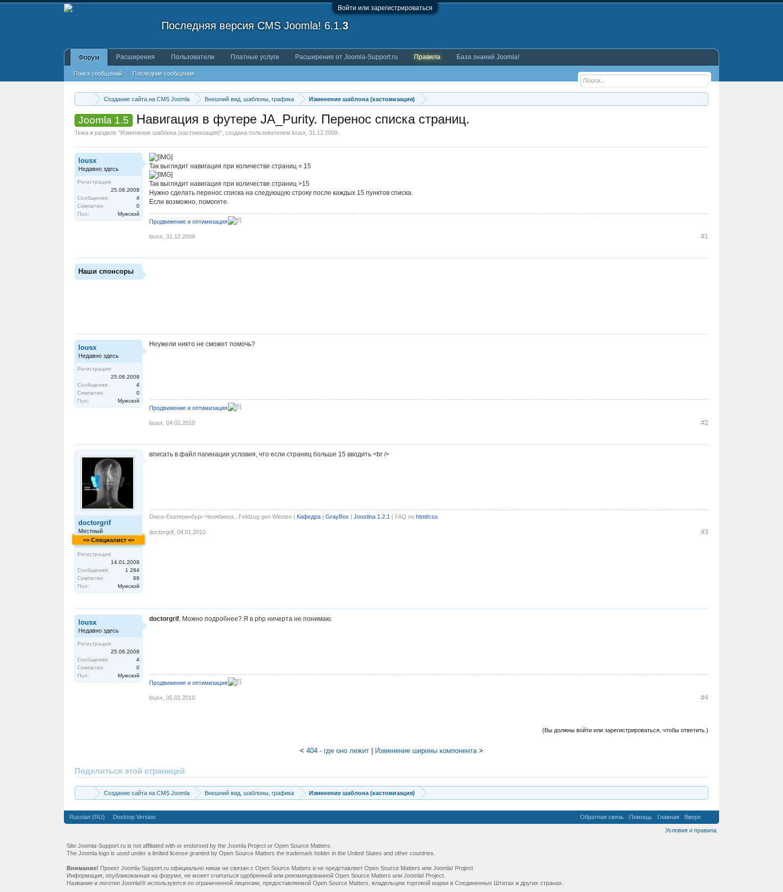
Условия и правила (690, 830)
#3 (704, 532)
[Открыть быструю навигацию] (701, 98)
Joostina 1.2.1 (372, 516)
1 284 (132, 570)
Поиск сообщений (98, 73)
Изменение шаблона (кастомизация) (170, 132)
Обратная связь (602, 817)
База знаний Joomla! (487, 57)
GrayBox (337, 516)
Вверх (692, 817)
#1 (704, 236)
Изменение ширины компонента (426, 751)
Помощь (640, 817)
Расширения (135, 57)
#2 (704, 423)
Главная (668, 817)
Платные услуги (255, 57)
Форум (89, 57)
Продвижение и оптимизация (188, 221)
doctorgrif (94, 523)
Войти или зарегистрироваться (385, 8)
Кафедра (309, 516)
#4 (704, 697)
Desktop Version (134, 817)
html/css (427, 516)
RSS (710, 817)
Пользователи (193, 57)
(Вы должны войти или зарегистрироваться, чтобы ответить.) (625, 730)
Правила (427, 57)
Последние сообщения (163, 73)
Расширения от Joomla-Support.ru (346, 57)
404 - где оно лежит (337, 751)
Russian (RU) (87, 817)
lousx (299, 132)
